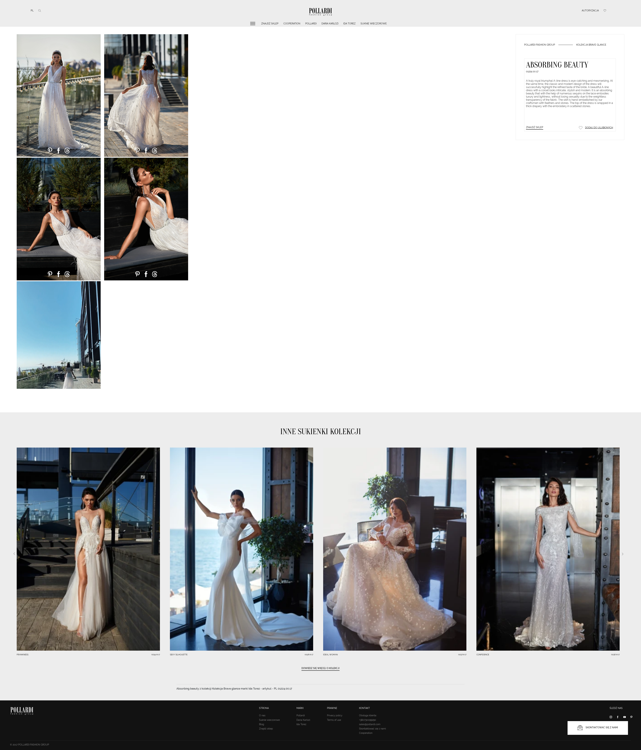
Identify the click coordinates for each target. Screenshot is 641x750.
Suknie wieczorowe (374, 23)
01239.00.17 (155, 654)
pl (32, 10)
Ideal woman (330, 654)
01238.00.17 (309, 654)
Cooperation (291, 23)
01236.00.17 (615, 654)
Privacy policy (334, 715)
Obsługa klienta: (368, 715)
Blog (261, 724)
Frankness (22, 654)
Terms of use (334, 720)
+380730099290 (367, 720)
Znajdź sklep (269, 23)
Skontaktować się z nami (372, 728)
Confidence (482, 654)
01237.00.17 (462, 654)
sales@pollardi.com (369, 724)
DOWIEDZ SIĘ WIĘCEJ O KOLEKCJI (320, 668)
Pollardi (310, 23)
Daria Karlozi (330, 23)
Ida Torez (349, 23)
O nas (262, 715)
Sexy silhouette (178, 654)
